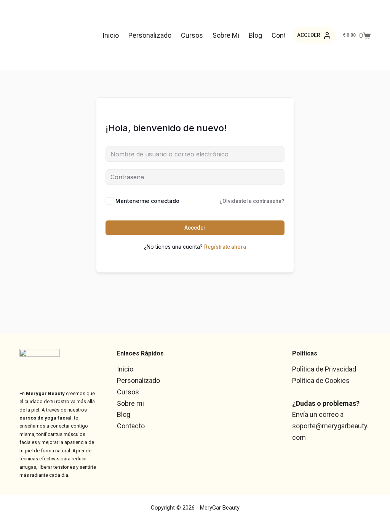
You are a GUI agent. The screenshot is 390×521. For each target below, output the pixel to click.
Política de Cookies (321, 380)
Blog (255, 35)
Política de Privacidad (324, 369)
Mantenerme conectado (147, 201)
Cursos (192, 35)
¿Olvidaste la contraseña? (252, 201)
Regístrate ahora (225, 247)
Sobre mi (226, 35)
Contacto (131, 426)
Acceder (195, 228)
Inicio (110, 35)
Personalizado (149, 35)
